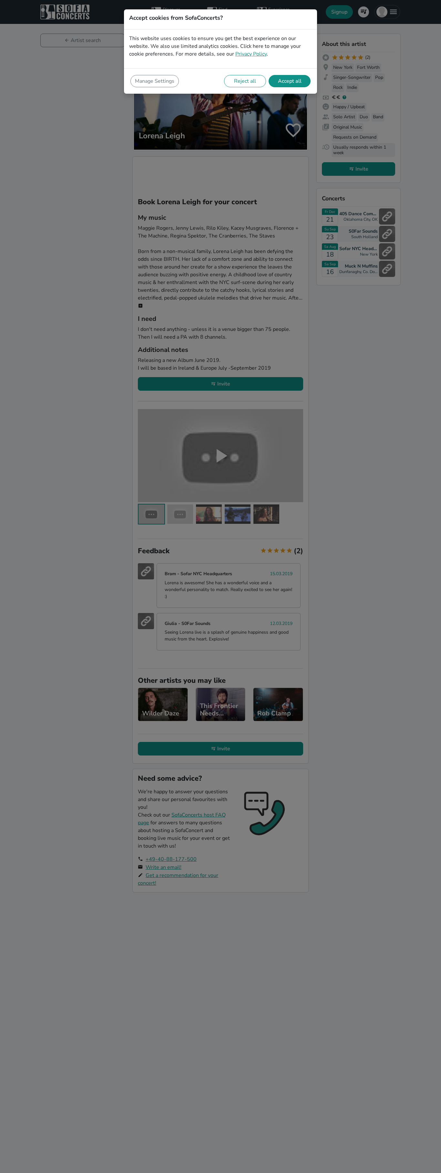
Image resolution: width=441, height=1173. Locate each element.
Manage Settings (154, 81)
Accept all (290, 81)
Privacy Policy (251, 54)
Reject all (245, 81)
